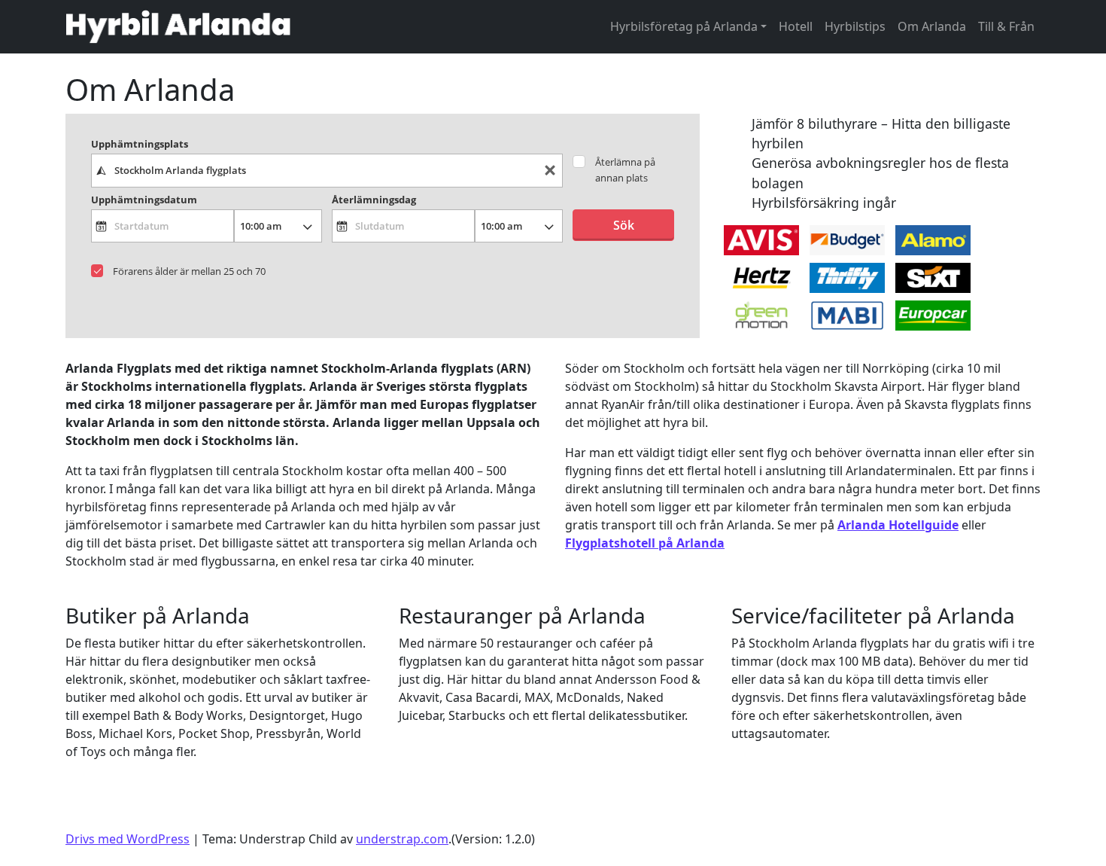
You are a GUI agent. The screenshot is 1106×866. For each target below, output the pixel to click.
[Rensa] (550, 170)
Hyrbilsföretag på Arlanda (684, 26)
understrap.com (402, 839)
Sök (623, 225)
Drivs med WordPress (127, 839)
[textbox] (327, 170)
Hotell (796, 26)
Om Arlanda (932, 26)
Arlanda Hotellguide (898, 525)
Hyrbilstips (855, 26)
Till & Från (1006, 26)
